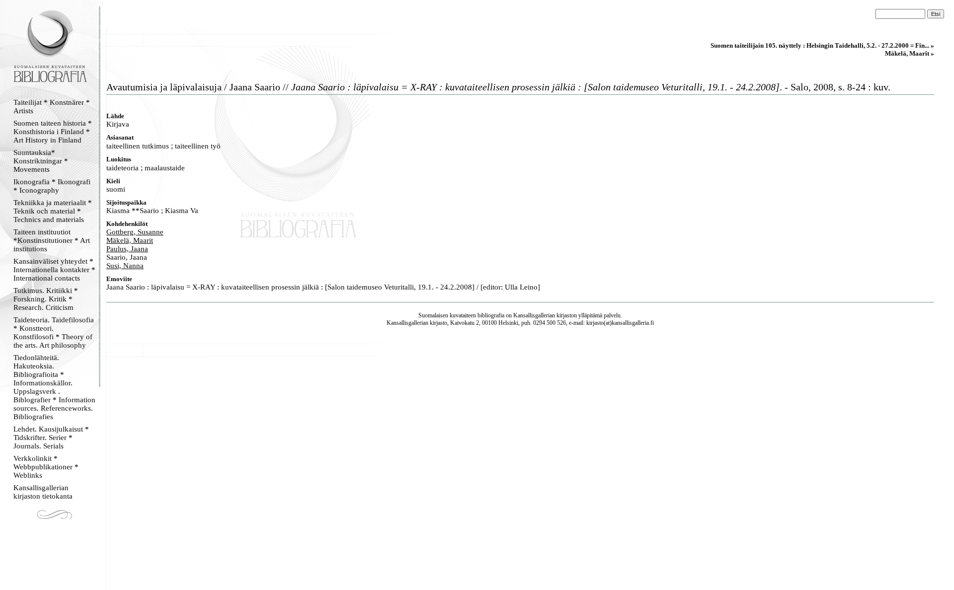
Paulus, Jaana (127, 249)
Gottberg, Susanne (134, 232)
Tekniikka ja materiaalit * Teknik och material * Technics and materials (52, 211)
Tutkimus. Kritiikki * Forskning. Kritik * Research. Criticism (45, 299)
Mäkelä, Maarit (129, 240)
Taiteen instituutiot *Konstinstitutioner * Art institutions (51, 240)
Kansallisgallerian (534, 315)
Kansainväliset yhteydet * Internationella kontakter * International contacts (54, 269)
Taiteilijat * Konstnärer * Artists (51, 106)
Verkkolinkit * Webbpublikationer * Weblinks (46, 466)
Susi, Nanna (125, 266)
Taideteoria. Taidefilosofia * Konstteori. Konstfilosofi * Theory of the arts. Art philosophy (53, 332)
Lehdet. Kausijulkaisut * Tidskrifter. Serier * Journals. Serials (51, 437)
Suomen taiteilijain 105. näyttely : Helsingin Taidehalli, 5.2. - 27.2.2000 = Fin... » (822, 45)
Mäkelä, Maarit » (909, 53)
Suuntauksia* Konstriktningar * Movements (40, 160)
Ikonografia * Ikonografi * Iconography (51, 186)
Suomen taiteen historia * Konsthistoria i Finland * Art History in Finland (52, 131)
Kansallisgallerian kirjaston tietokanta (43, 492)
